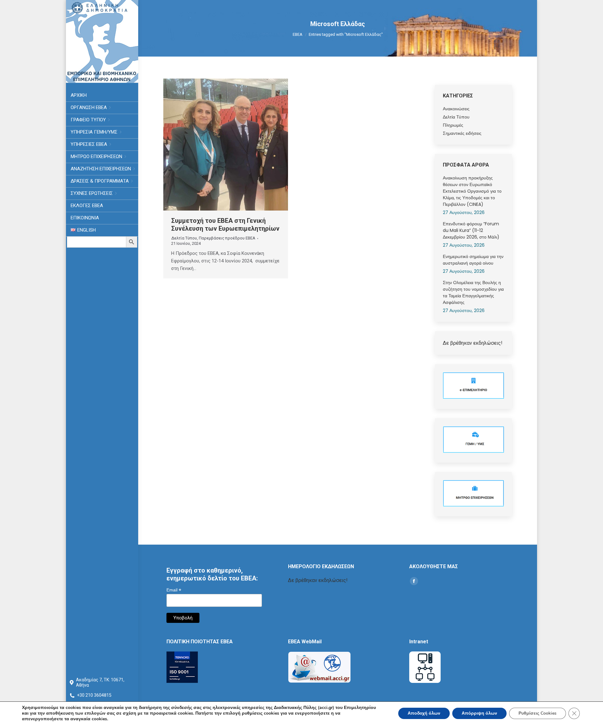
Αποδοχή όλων (424, 713)
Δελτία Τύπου (184, 238)
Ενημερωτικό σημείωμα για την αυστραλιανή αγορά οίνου (473, 259)
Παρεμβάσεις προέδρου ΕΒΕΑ (227, 238)
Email (173, 590)
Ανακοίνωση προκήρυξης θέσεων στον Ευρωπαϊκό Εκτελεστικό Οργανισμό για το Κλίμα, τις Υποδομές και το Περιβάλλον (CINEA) (472, 191)
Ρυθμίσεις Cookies (538, 713)
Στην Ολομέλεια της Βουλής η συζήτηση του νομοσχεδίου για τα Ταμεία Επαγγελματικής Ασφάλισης (473, 292)
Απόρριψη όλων (479, 713)
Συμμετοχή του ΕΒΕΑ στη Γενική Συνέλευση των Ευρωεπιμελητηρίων (225, 224)
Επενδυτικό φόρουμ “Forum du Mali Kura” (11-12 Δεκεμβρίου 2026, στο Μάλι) (471, 230)
